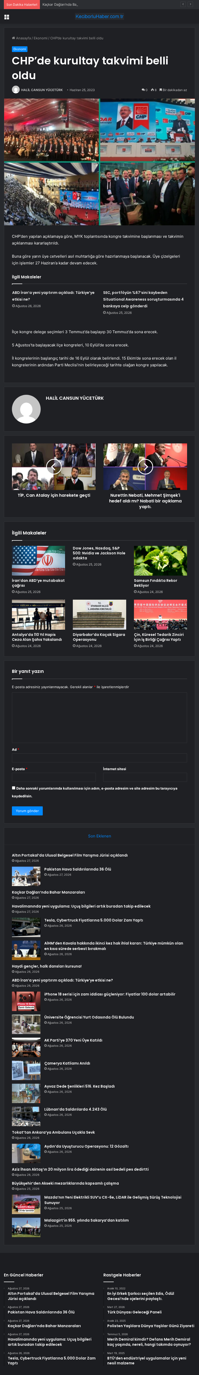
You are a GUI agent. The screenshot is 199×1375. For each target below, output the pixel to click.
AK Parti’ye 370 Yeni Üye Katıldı (73, 1040)
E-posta (19, 769)
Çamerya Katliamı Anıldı (67, 1063)
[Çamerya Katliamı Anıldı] (26, 1070)
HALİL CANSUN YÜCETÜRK (42, 90)
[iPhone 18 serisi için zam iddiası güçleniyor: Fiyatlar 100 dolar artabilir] (26, 1001)
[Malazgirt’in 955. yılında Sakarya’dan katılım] (26, 1227)
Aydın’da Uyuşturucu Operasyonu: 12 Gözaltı (86, 1146)
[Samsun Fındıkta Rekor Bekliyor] (160, 561)
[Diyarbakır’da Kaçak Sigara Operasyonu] (99, 615)
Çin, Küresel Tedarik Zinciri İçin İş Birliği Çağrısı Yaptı (159, 637)
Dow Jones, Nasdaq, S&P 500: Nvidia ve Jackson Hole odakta (99, 553)
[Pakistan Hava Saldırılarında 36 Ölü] (26, 876)
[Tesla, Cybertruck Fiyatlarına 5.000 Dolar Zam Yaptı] (26, 927)
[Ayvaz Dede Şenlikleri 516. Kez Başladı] (26, 1093)
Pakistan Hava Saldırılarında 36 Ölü (77, 869)
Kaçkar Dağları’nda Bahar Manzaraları (71, 4)
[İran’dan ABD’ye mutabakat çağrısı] (38, 561)
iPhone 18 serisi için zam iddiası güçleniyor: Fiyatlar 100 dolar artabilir (109, 994)
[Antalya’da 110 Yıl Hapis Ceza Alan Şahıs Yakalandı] (38, 615)
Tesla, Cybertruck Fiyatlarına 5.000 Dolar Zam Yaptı (93, 920)
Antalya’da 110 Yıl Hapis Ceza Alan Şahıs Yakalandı (37, 637)
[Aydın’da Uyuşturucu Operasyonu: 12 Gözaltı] (26, 1153)
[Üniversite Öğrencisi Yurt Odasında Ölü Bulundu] (26, 1024)
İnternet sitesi (114, 769)
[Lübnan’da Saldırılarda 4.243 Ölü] (26, 1116)
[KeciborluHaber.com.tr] (99, 16)
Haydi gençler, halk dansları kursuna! (47, 966)
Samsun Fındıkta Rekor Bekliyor (155, 583)
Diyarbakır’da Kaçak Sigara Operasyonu (99, 637)
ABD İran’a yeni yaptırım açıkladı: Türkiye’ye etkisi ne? (62, 980)
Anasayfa (23, 38)
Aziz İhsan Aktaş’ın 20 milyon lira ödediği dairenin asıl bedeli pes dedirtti (80, 1169)
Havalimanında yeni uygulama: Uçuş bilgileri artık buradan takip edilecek (81, 906)
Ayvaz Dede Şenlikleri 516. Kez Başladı (79, 1086)
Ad (15, 749)
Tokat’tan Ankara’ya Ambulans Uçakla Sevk (53, 1132)
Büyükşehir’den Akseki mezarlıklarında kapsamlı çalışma (65, 1183)
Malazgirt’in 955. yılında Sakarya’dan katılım (86, 1220)
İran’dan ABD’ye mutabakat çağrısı (38, 583)
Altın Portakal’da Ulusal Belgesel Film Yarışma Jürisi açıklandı (70, 855)
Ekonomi (40, 38)
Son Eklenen (99, 836)
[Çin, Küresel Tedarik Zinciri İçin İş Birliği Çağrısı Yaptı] (160, 615)
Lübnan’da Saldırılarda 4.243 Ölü (75, 1109)
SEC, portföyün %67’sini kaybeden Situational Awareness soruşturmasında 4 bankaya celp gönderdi (143, 299)
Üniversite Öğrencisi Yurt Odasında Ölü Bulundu (89, 1017)
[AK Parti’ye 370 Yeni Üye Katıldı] (26, 1047)
